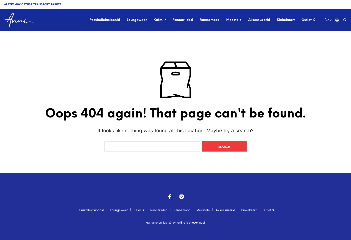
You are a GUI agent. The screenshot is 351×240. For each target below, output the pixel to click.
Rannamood (210, 20)
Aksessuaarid (259, 20)
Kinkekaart (286, 20)
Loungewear (137, 20)
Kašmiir (160, 20)
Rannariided (182, 20)
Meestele (234, 20)
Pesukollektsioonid (105, 20)
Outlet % (308, 20)
